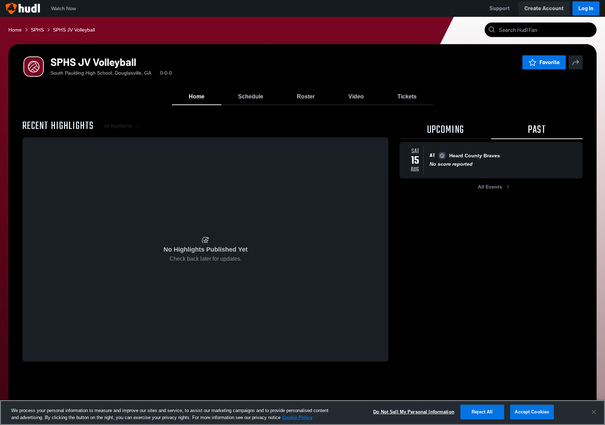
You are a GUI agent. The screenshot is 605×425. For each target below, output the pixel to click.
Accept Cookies (532, 411)
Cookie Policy (297, 417)
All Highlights (118, 126)
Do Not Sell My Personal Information (413, 411)
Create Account (544, 8)
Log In (585, 8)
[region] (302, 412)
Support (499, 8)
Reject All (482, 411)
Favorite (550, 62)
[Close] (593, 412)
